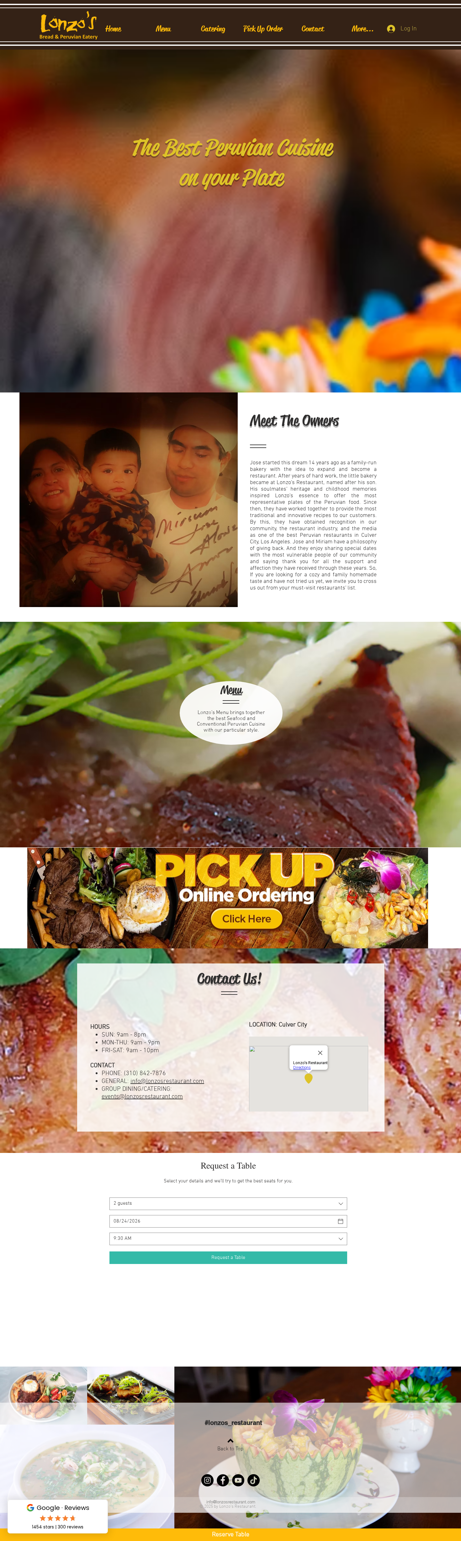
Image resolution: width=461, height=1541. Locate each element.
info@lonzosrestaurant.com (167, 1081)
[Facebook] (223, 1480)
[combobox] (228, 1203)
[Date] (340, 1221)
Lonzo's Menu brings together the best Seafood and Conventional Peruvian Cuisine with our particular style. (231, 721)
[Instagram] (207, 1480)
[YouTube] (238, 1480)
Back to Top (230, 1449)
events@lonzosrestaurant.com (142, 1097)
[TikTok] (253, 1480)
